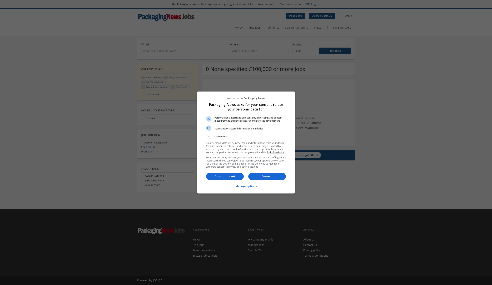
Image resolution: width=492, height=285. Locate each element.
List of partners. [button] (275, 152)
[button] (246, 136)
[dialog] (246, 142)
